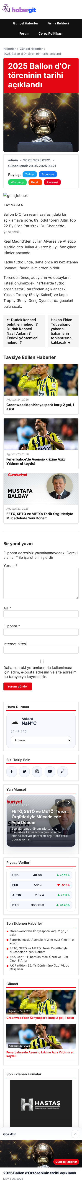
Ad (7, 608)
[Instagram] (37, 771)
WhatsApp (17, 182)
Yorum (10, 565)
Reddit (35, 182)
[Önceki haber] (58, 803)
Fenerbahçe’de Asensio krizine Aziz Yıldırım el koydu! (42, 941)
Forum (24, 33)
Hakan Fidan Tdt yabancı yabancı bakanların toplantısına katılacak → (61, 331)
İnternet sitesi (15, 644)
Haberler (9, 48)
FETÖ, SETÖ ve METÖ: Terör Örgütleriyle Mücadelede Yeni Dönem (39, 950)
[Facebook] (11, 771)
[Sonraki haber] (68, 803)
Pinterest (52, 182)
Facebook (47, 174)
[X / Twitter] (24, 771)
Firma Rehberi (58, 23)
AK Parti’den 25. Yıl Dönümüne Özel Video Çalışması (39, 967)
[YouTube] (50, 771)
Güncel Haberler (25, 23)
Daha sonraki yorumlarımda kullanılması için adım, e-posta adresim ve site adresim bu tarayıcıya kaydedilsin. (40, 672)
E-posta (11, 626)
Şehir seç (19, 731)
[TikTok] (62, 771)
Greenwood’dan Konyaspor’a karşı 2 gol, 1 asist (39, 932)
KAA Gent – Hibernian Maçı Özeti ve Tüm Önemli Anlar (39, 958)
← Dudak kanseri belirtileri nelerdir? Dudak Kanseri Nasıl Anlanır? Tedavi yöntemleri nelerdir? (22, 331)
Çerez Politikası (50, 33)
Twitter (29, 174)
